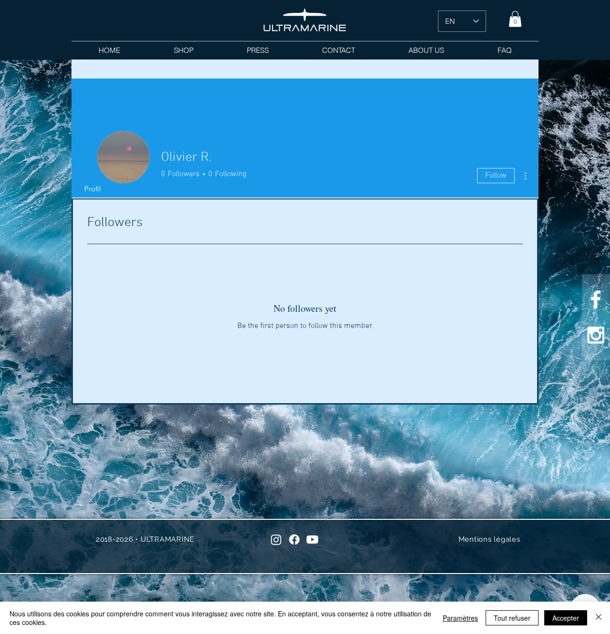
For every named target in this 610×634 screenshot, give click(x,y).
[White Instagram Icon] (596, 335)
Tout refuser (512, 618)
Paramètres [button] (460, 618)
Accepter (565, 618)
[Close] (598, 617)
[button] (515, 19)
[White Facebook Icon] (596, 299)
